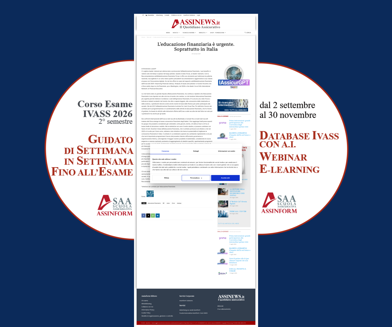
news (168, 203)
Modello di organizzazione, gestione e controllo (157, 316)
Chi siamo (144, 301)
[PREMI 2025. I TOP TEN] (223, 213)
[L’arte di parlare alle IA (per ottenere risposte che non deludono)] (222, 261)
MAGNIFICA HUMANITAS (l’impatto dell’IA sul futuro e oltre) (239, 135)
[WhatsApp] (153, 216)
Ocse (173, 203)
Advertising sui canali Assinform (189, 310)
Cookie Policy (145, 313)
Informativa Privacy (147, 310)
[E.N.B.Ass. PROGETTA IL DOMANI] (222, 271)
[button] (247, 33)
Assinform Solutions (189, 15)
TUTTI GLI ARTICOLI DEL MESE (228, 223)
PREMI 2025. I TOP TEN (238, 211)
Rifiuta (166, 178)
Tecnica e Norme (188, 33)
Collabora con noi (176, 15)
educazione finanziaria (154, 203)
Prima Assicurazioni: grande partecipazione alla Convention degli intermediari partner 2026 (239, 124)
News (168, 33)
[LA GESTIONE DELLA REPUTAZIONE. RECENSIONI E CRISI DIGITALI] (223, 191)
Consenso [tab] (165, 151)
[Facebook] (143, 15)
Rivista (175, 33)
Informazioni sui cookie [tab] (226, 151)
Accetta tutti (225, 178)
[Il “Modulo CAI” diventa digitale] (223, 204)
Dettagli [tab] (196, 151)
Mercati (149, 37)
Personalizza (194, 178)
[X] (148, 216)
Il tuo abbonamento (224, 309)
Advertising (159, 15)
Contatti (167, 15)
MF (163, 203)
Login (198, 15)
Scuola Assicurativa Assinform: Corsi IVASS (193, 313)
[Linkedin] (146, 15)
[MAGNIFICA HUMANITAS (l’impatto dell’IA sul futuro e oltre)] (222, 135)
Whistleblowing (146, 304)
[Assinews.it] (196, 23)
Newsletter (151, 15)
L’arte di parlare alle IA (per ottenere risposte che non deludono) (239, 260)
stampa (179, 203)
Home (143, 37)
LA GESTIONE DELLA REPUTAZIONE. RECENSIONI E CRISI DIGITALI (237, 192)
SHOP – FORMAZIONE (217, 33)
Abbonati (220, 306)
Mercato (202, 33)
